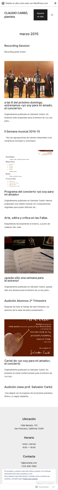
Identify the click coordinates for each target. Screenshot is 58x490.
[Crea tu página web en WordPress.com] (29, 3)
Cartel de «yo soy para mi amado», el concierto (27, 362)
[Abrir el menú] (52, 15)
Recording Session (17, 45)
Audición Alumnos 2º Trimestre (25, 300)
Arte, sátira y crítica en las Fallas (25, 217)
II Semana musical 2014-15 (22, 131)
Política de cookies (30, 479)
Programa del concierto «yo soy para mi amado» (28, 193)
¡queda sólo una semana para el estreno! (24, 279)
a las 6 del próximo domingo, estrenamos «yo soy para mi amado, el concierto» (28, 105)
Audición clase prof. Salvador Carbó (28, 387)
